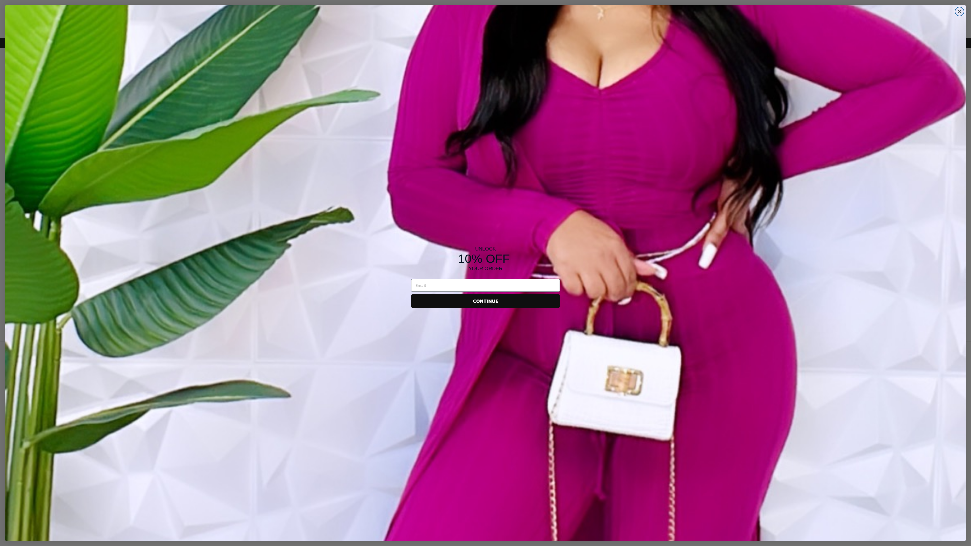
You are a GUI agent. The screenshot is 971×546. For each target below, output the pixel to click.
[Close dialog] (959, 11)
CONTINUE (485, 301)
